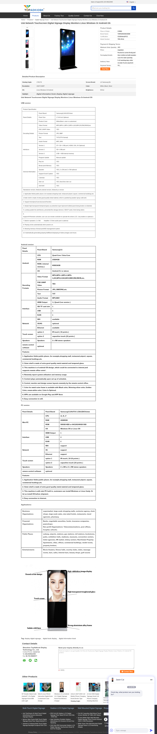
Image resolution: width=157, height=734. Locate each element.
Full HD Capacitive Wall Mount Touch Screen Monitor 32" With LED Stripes (89, 714)
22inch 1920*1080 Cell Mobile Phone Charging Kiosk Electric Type (78, 696)
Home (25, 16)
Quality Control (73, 16)
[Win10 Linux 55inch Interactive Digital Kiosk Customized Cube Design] (45, 687)
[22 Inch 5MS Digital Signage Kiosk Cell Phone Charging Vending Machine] (94, 687)
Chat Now (100, 16)
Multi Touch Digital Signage (34, 708)
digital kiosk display (50, 638)
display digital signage (33, 638)
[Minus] (151, 679)
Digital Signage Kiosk (42, 20)
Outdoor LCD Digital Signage (62, 708)
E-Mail (107, 723)
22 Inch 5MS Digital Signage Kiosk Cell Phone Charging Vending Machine (93, 697)
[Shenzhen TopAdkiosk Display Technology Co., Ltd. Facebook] (106, 720)
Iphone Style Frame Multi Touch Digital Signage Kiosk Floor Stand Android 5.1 (35, 720)
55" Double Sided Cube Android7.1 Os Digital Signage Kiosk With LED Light (29, 697)
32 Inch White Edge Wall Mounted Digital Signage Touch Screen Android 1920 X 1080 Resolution (90, 719)
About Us (46, 16)
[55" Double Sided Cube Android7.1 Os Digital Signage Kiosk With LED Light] (29, 687)
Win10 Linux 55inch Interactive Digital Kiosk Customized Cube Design (45, 697)
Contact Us (88, 16)
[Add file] (111, 730)
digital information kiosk (67, 638)
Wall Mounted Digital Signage (90, 708)
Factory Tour (59, 16)
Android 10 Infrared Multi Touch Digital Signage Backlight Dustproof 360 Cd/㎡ (35, 724)
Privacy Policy (32, 732)
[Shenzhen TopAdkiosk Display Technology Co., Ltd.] (33, 8)
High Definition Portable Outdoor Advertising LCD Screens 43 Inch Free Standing (62, 721)
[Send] (151, 730)
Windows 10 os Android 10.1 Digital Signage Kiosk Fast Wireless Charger (61, 697)
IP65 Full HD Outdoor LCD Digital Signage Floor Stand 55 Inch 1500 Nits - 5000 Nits (62, 715)
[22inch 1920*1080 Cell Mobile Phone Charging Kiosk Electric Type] (78, 687)
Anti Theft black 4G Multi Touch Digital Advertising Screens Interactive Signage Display (34, 715)
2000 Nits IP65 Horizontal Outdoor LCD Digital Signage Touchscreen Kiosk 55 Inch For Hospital (62, 727)
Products (35, 16)
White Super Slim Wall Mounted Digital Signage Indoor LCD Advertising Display (90, 725)
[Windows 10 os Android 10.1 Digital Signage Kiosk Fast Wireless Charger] (62, 687)
